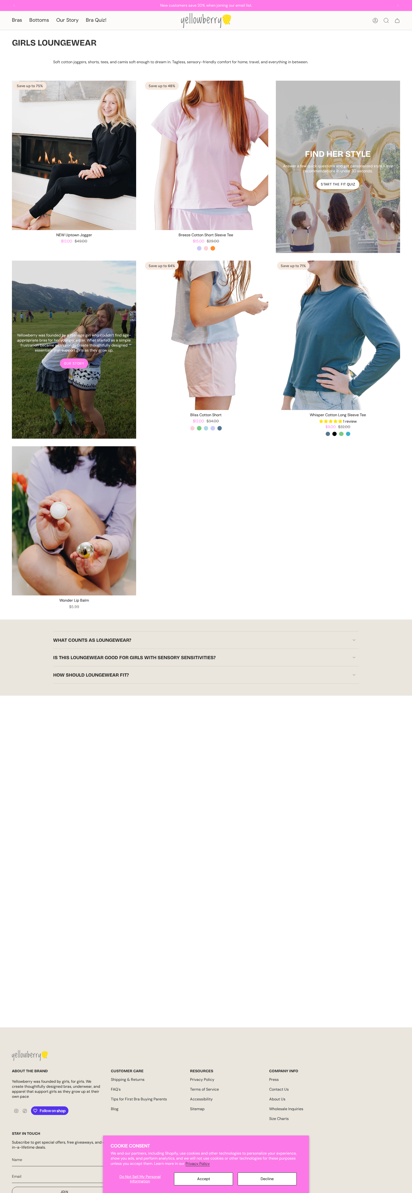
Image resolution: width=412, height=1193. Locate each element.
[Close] (407, 5)
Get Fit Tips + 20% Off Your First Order (88, 621)
